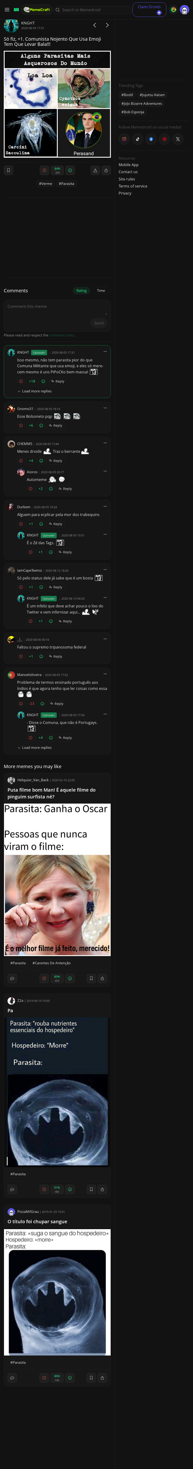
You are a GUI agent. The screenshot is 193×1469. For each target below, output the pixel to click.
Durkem (23, 506)
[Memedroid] (15, 10)
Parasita (67, 183)
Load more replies (37, 391)
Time (101, 290)
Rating (81, 290)
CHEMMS (24, 443)
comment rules (61, 335)
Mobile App (129, 164)
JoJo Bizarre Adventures (143, 103)
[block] (106, 170)
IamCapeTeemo (29, 570)
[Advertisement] (154, 47)
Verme (46, 183)
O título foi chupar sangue (37, 1221)
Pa (10, 1010)
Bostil (128, 94)
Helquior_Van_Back (33, 779)
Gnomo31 (25, 408)
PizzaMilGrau (28, 1211)
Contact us (128, 171)
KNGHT (28, 23)
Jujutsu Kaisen (153, 94)
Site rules (127, 179)
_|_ (19, 639)
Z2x (20, 1000)
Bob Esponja (134, 111)
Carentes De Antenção (53, 963)
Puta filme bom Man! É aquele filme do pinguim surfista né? (52, 793)
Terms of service (133, 186)
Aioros (32, 471)
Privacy (125, 193)
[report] (95, 170)
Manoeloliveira (29, 674)
